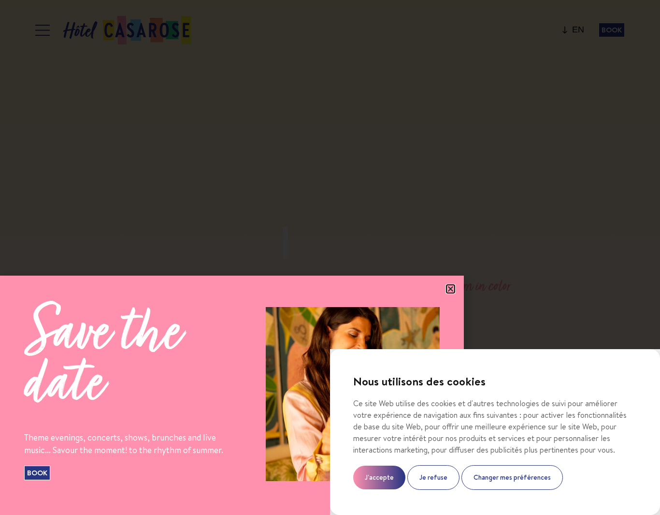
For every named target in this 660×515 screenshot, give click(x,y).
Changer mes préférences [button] (512, 477)
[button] (450, 289)
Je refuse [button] (433, 477)
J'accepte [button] (379, 477)
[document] (330, 257)
